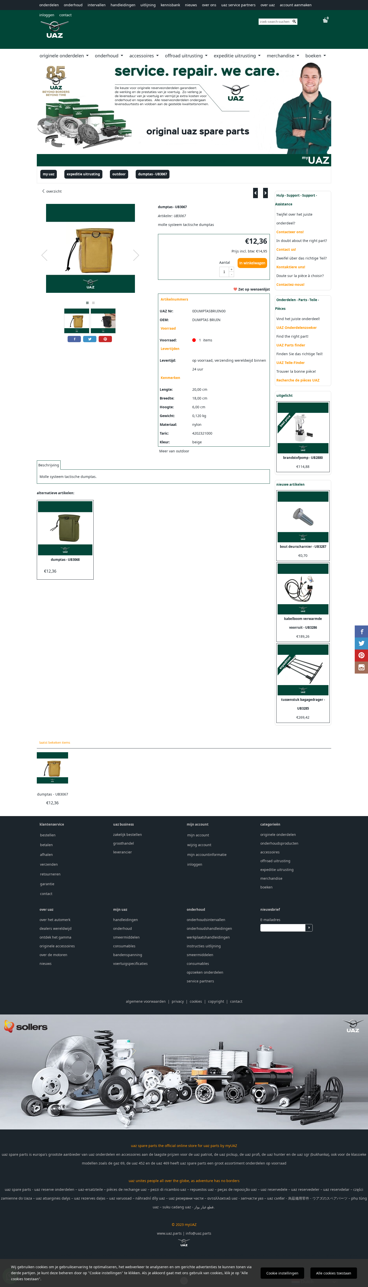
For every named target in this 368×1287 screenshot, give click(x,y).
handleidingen (123, 5)
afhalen (46, 854)
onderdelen (49, 5)
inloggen (46, 15)
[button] (87, 302)
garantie (47, 883)
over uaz (268, 5)
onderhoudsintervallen (206, 919)
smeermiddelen (126, 937)
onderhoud (73, 5)
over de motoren (53, 954)
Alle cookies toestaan (333, 1273)
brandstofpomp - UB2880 (303, 457)
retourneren (50, 874)
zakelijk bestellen (127, 834)
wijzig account (199, 844)
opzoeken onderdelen (205, 972)
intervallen (97, 5)
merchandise (281, 56)
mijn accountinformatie (207, 854)
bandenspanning (127, 954)
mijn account (198, 835)
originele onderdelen (62, 56)
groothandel (123, 843)
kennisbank (170, 5)
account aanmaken (296, 5)
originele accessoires (57, 946)
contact (65, 15)
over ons (209, 5)
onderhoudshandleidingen (209, 928)
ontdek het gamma (55, 937)
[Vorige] (255, 193)
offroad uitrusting (184, 56)
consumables (124, 946)
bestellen (48, 835)
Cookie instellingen (282, 1273)
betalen (46, 844)
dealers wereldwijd (56, 928)
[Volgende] (265, 193)
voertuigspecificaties (130, 963)
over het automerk (55, 919)
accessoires (142, 56)
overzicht (53, 191)
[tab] (49, 465)
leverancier (122, 852)
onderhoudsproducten (279, 843)
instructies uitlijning (204, 946)
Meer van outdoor (174, 451)
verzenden (49, 864)
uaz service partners (238, 5)
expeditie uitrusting (235, 56)
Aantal (224, 262)
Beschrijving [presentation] (48, 465)
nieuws (191, 5)
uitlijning (148, 5)
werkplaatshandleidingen (208, 937)
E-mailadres (270, 919)
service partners (200, 981)
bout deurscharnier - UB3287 (303, 546)
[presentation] (44, 255)
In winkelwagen (252, 263)
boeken (313, 56)
